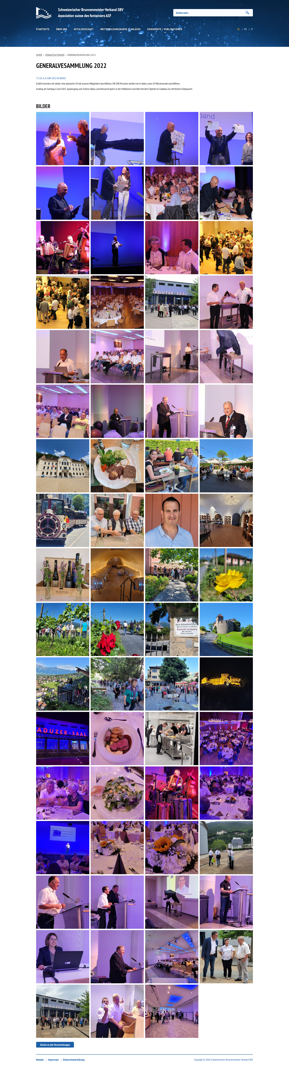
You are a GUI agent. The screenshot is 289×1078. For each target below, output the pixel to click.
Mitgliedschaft (84, 29)
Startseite (43, 29)
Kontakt (40, 1059)
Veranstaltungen (54, 55)
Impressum (53, 1059)
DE (238, 29)
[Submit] (247, 12)
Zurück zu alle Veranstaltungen (55, 1044)
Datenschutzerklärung (73, 1059)
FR (245, 29)
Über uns (61, 29)
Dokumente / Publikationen (164, 29)
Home (39, 55)
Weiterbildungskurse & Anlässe (120, 29)
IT (252, 29)
